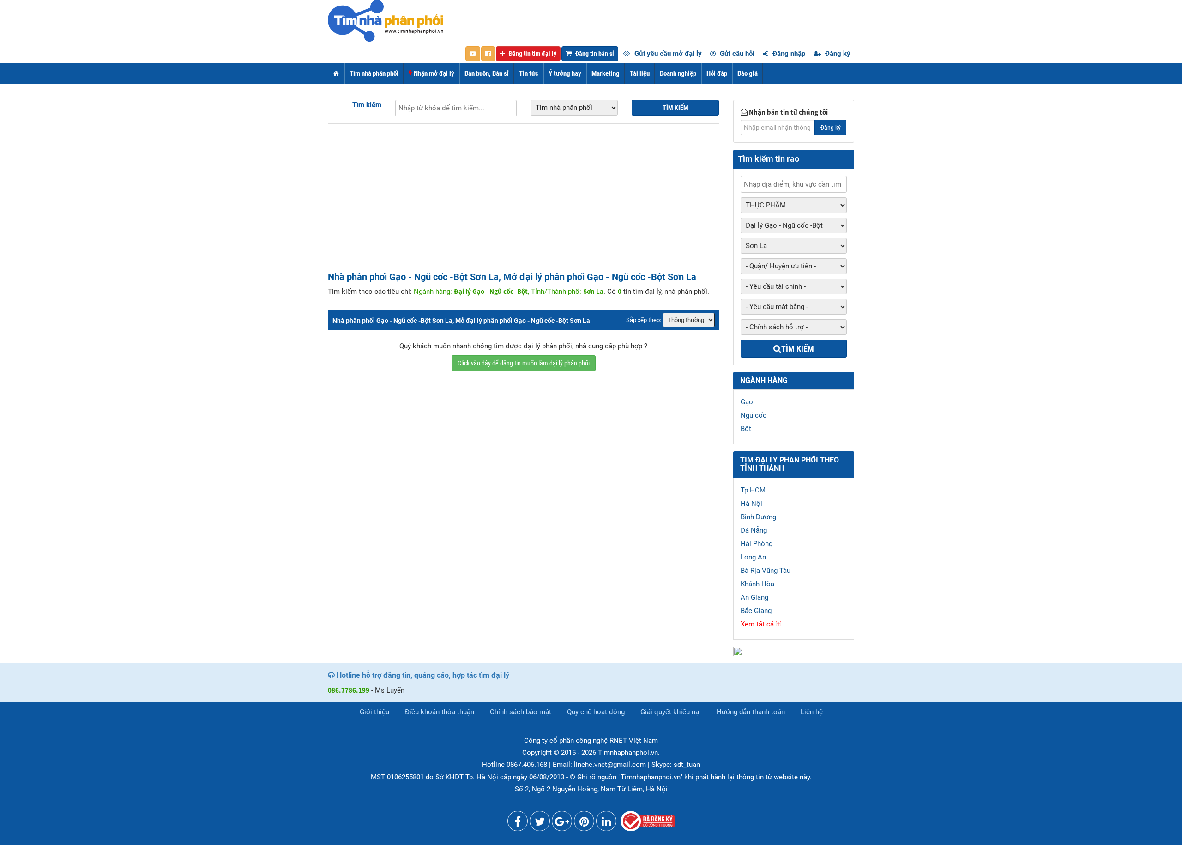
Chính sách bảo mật (520, 712)
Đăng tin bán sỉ (594, 53)
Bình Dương (758, 517)
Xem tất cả (758, 624)
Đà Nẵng (754, 530)
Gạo (747, 402)
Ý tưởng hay (565, 73)
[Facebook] (517, 823)
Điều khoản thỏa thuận (439, 712)
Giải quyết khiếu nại (670, 712)
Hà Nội (751, 503)
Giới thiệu (374, 712)
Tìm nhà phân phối (374, 73)
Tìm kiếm (366, 105)
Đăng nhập (788, 53)
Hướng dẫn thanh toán (751, 712)
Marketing (605, 73)
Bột (746, 429)
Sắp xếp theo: (643, 319)
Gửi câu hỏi (736, 53)
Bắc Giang (756, 611)
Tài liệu (640, 73)
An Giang (754, 597)
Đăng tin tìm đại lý (531, 53)
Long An (753, 557)
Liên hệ (812, 712)
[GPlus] (562, 823)
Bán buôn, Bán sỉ (486, 73)
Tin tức (528, 73)
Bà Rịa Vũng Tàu (765, 570)
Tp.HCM (753, 490)
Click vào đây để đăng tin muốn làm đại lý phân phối (524, 363)
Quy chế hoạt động (596, 712)
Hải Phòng (756, 544)
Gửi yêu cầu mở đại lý (667, 53)
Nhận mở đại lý (433, 73)
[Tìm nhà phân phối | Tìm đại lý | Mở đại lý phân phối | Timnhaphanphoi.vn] (385, 20)
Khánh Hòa (757, 584)
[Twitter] (540, 823)
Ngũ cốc (753, 415)
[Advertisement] (523, 202)
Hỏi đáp (716, 73)
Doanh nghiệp (678, 73)
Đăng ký (836, 53)
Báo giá (747, 73)
